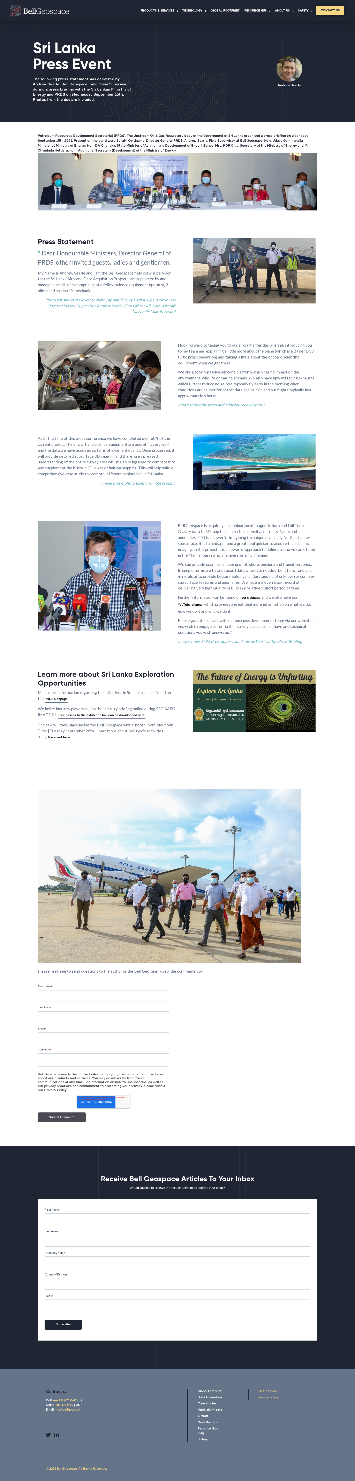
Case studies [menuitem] (207, 1403)
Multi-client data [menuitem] (210, 1409)
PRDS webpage (56, 699)
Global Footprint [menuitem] (225, 10)
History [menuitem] (203, 1439)
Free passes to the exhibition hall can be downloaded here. (101, 715)
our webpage (250, 597)
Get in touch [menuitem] (267, 1391)
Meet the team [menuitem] (208, 1422)
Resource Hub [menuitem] (255, 10)
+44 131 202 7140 (64, 1400)
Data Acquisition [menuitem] (210, 1397)
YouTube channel (190, 604)
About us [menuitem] (282, 10)
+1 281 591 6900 (63, 1404)
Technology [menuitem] (192, 10)
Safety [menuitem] (303, 10)
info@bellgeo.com (67, 1409)
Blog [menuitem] (201, 1433)
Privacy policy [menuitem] (268, 1397)
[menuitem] (330, 10)
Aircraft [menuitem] (203, 1416)
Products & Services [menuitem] (157, 10)
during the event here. (54, 737)
